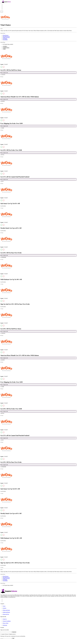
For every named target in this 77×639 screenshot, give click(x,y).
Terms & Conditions (7, 621)
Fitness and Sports (6, 6)
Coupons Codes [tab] (6, 47)
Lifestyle (4, 5)
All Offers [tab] (5, 46)
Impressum (5, 625)
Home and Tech (6, 9)
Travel (4, 4)
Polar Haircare (5, 35)
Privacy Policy (5, 623)
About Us (5, 619)
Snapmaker (5, 38)
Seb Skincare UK (6, 36)
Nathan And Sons (6, 37)
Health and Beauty (6, 7)
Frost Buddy (5, 39)
